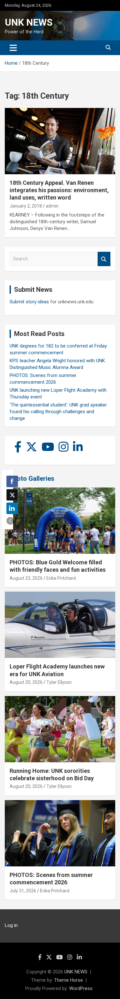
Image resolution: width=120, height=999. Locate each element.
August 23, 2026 (26, 578)
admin (52, 206)
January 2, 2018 (26, 206)
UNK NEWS (28, 22)
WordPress (80, 988)
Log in (11, 925)
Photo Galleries (31, 478)
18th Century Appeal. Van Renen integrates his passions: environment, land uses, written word (59, 190)
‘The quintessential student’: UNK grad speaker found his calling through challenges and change (58, 411)
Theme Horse (68, 980)
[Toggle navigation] (13, 47)
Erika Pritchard (61, 578)
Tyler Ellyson (59, 682)
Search (104, 259)
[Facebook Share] (12, 481)
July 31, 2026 (23, 890)
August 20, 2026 (26, 682)
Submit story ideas (29, 302)
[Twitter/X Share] (12, 495)
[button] (10, 521)
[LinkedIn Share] (12, 508)
